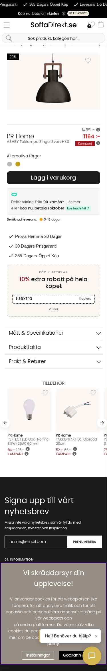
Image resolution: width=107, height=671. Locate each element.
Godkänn (72, 655)
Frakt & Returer (27, 361)
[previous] (5, 423)
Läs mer (73, 201)
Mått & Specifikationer (36, 333)
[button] (53, 13)
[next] (102, 423)
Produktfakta (25, 347)
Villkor (53, 309)
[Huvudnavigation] (6, 25)
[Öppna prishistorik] (98, 130)
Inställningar (38, 655)
